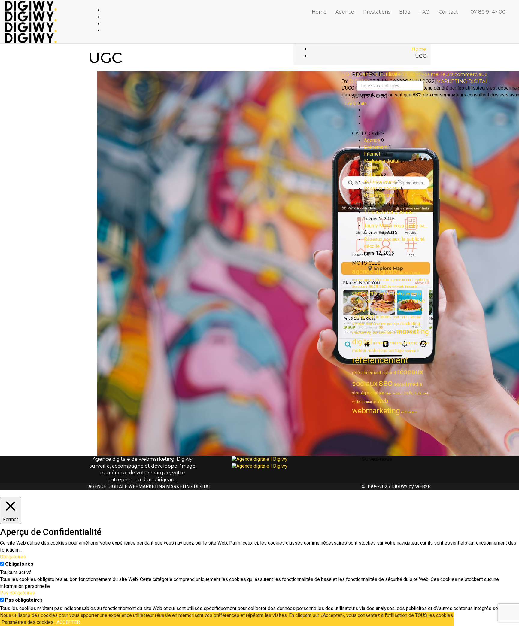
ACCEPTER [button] (68, 622)
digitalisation (364, 301)
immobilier (385, 309)
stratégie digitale (368, 392)
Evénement (375, 147)
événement (409, 412)
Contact (448, 12)
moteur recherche (369, 350)
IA (372, 309)
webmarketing (376, 410)
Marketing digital (462, 81)
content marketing (392, 294)
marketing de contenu (373, 332)
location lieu (400, 317)
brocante (411, 287)
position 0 (412, 351)
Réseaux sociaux (382, 188)
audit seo (378, 286)
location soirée (375, 324)
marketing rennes (416, 343)
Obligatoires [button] (13, 557)
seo (386, 383)
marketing (410, 323)
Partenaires (376, 168)
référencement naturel (374, 372)
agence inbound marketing (410, 280)
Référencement (380, 181)
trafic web (422, 393)
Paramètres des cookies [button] (27, 622)
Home (319, 12)
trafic (408, 392)
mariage (393, 324)
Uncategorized (379, 195)
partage (396, 350)
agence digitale (374, 271)
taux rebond (393, 393)
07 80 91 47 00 (488, 12)
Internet (372, 154)
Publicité (373, 175)
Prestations (376, 12)
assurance (359, 287)
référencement (380, 360)
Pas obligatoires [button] (17, 593)
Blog (405, 12)
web (382, 400)
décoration (385, 301)
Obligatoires (19, 564)
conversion (413, 294)
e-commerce (409, 300)
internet (383, 316)
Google (360, 308)
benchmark (396, 287)
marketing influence (387, 343)
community (365, 293)
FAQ (425, 12)
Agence (344, 12)
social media (408, 384)
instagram (363, 316)
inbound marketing (409, 309)
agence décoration (376, 280)
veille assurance (364, 402)
